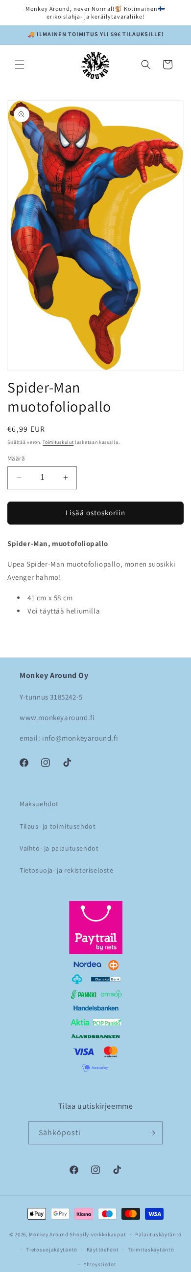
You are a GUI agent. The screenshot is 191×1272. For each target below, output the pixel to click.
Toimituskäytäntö (151, 1249)
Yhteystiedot (100, 1264)
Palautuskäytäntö (158, 1234)
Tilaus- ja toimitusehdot (58, 826)
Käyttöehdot (103, 1249)
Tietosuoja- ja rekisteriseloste (67, 870)
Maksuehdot (39, 803)
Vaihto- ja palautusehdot (59, 848)
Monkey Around (48, 1234)
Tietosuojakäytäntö (51, 1249)
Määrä (16, 458)
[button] (19, 64)
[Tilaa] (151, 1132)
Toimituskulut (58, 442)
